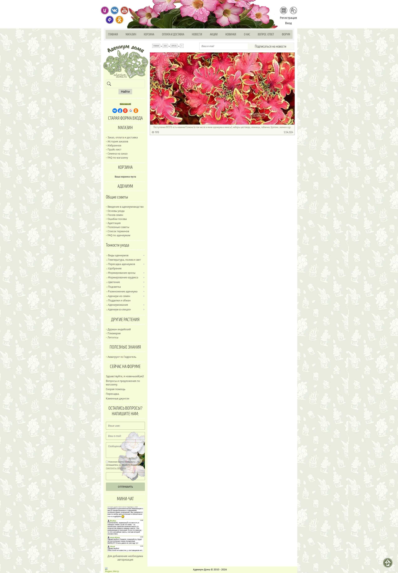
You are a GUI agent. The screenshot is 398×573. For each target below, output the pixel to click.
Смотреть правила (116, 468)
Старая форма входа (125, 118)
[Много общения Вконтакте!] (114, 10)
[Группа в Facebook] (109, 20)
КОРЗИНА (125, 167)
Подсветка (114, 286)
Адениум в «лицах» (119, 309)
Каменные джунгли (117, 398)
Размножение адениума (122, 291)
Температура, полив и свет (124, 259)
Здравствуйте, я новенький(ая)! (125, 376)
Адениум (125, 186)
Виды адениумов (118, 255)
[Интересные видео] (124, 10)
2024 (165, 46)
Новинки (230, 34)
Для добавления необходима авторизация (125, 557)
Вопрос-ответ (266, 34)
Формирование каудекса (123, 277)
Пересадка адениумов (121, 264)
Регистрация (288, 18)
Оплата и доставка (173, 34)
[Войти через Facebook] (120, 110)
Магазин (131, 34)
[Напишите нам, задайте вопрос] (293, 10)
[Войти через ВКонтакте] (114, 110)
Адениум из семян (119, 296)
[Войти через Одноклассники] (136, 110)
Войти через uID (125, 104)
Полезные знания (125, 347)
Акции (214, 34)
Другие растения (125, 319)
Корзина (149, 34)
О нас (247, 34)
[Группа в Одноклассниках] (119, 20)
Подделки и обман (119, 300)
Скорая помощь (115, 389)
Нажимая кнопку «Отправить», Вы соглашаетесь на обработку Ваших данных (125, 465)
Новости (197, 34)
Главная (113, 34)
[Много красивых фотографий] (105, 10)
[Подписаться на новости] (283, 10)
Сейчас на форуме (125, 366)
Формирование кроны (121, 272)
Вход (288, 23)
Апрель (173, 46)
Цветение (114, 282)
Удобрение (115, 268)
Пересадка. (112, 394)
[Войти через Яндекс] (125, 110)
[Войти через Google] (130, 110)
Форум (286, 34)
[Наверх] (389, 564)
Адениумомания (118, 304)
